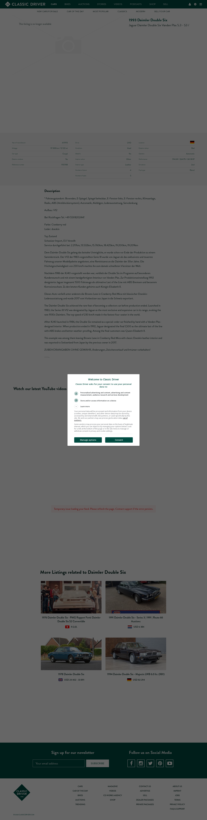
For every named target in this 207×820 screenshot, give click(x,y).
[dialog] (103, 410)
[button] (103, 407)
